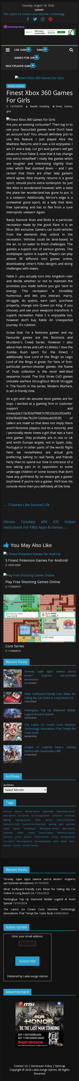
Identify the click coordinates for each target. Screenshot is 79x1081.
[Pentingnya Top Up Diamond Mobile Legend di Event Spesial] (12, 715)
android (7, 811)
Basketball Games (66, 811)
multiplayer (30, 828)
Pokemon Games (66, 832)
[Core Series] (39, 597)
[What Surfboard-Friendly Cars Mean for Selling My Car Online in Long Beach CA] (12, 699)
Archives (8, 785)
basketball (48, 811)
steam (64, 841)
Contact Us (21, 1066)
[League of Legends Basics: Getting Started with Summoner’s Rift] (12, 756)
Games (68, 106)
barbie (18, 811)
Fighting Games (22, 820)
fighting (7, 820)
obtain (20, 832)
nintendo (8, 832)
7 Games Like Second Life (26, 504)
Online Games (46, 832)
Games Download (66, 820)
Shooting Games (43, 841)
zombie (17, 845)
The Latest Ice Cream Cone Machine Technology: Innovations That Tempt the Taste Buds (50, 728)
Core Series (14, 646)
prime (18, 837)
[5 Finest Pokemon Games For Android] (31, 554)
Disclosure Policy (41, 1066)
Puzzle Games (41, 837)
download (70, 815)
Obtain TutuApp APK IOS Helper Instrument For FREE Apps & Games (39, 524)
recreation (8, 841)
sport (55, 841)
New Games (69, 828)
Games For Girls (25, 58)
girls (8, 111)
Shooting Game (24, 841)
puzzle (27, 837)
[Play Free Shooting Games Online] (28, 575)
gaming (52, 824)
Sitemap (60, 1066)
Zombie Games (30, 845)
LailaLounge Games (35, 976)
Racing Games (68, 837)
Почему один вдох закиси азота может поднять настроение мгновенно (50, 675)
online (31, 832)
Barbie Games (16, 86)
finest (59, 106)
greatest (71, 824)
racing (54, 837)
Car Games (21, 50)
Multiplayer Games (20, 66)
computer (57, 815)
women (7, 845)
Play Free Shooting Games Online (32, 581)
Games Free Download (34, 824)
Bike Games (9, 815)
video (72, 841)
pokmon (7, 837)
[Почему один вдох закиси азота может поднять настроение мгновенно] (12, 680)
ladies (6, 828)
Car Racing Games (40, 815)
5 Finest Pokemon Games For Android (36, 560)
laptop (16, 828)
